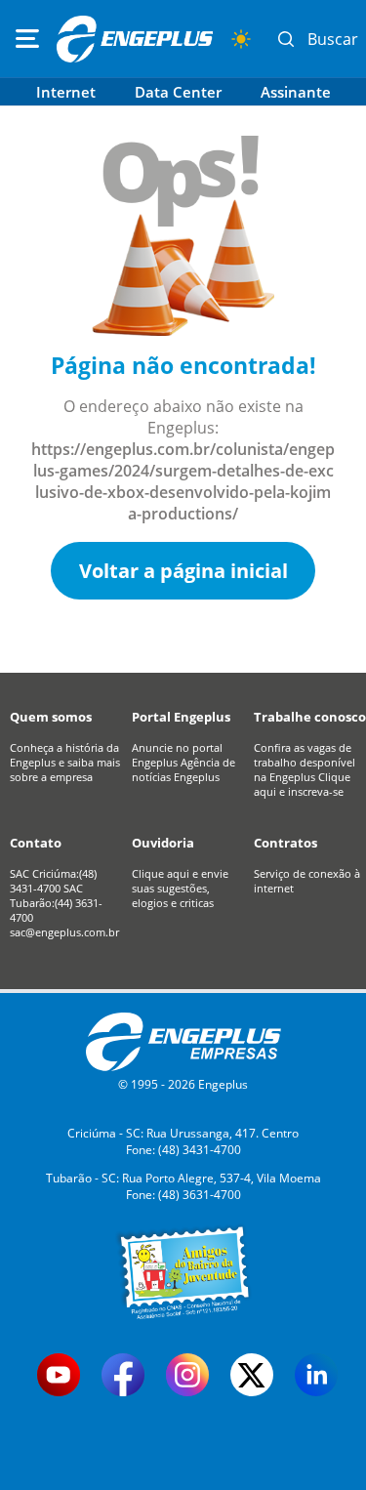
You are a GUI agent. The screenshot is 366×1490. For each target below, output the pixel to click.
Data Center (178, 92)
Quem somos (51, 716)
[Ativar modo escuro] (241, 39)
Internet (66, 92)
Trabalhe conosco (310, 716)
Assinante (296, 92)
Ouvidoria (163, 842)
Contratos (285, 842)
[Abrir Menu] (27, 39)
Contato (35, 842)
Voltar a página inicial (183, 571)
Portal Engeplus (181, 716)
